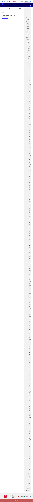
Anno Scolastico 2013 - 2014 (28, 24)
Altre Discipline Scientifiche (29, 67)
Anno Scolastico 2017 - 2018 (28, 19)
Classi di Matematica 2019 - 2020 (28, 48)
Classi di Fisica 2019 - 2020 (28, 44)
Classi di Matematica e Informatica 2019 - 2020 (28, 53)
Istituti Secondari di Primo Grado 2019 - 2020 (28, 59)
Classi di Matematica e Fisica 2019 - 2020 (28, 50)
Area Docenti (27, 490)
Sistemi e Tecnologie (29, 483)
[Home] (9, 1)
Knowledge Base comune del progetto (28, 33)
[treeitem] (28, 251)
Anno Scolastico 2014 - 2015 (28, 23)
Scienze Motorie (29, 481)
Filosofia (29, 473)
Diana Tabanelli (5, 16)
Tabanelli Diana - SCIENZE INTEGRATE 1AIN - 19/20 (8, 15)
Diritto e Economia (29, 472)
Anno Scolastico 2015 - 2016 (28, 22)
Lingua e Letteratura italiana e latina (29, 477)
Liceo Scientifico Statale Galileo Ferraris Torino (28, 63)
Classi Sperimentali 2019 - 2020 (28, 56)
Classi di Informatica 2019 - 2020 (28, 46)
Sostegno (29, 485)
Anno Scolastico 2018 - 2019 (28, 37)
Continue (16, 501)
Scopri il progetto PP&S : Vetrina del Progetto (29, 28)
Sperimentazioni (28, 36)
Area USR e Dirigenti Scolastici (29, 35)
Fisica (28, 474)
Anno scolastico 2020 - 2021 (28, 486)
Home (25, 10)
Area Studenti (27, 491)
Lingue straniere (29, 479)
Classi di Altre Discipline (28, 40)
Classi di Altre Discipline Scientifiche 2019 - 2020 (28, 42)
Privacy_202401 (16, 500)
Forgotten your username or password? (27, 2)
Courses (26, 17)
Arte (28, 471)
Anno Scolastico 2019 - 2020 (28, 39)
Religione (29, 480)
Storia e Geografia (29, 484)
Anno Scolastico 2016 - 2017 (28, 20)
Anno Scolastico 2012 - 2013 (28, 26)
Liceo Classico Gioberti (28, 61)
